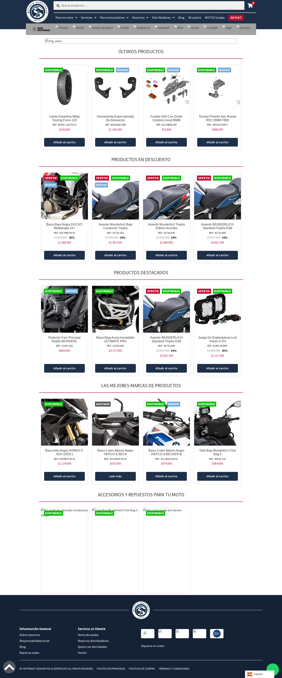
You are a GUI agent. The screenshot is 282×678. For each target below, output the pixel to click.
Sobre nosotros (30, 635)
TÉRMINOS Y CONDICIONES (174, 668)
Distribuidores (161, 17)
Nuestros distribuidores (93, 641)
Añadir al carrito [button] (65, 142)
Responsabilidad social (34, 641)
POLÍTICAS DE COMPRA (142, 668)
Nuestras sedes (29, 653)
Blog (181, 17)
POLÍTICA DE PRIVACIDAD (111, 668)
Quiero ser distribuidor (92, 647)
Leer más (115, 476)
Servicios (86, 17)
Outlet (82, 653)
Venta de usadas (88, 635)
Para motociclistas (112, 17)
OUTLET (236, 17)
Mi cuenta (194, 17)
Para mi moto (64, 17)
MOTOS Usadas (215, 17)
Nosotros (138, 17)
